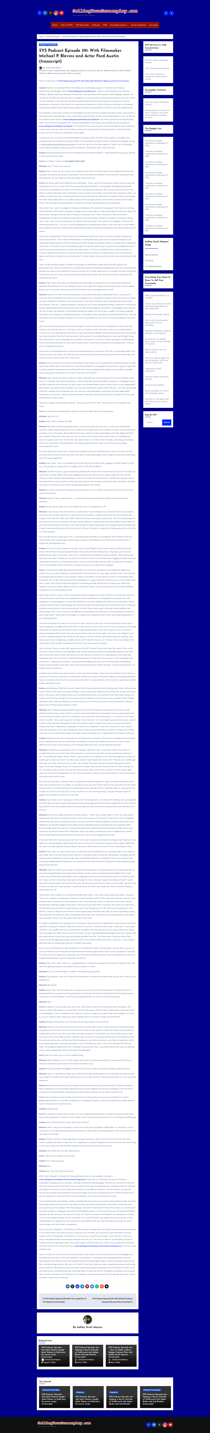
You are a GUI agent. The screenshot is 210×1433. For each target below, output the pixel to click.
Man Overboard (151, 255)
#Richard (42, 73)
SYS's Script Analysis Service (157, 68)
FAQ (105, 25)
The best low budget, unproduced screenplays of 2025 (156, 143)
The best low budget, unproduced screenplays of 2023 (156, 164)
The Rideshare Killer (153, 266)
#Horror (100, 71)
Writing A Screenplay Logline (157, 314)
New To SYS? (67, 25)
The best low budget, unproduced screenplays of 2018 (156, 217)
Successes (154, 25)
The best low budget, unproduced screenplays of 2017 (156, 228)
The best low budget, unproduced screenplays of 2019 (156, 206)
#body (43, 71)
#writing (77, 73)
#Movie (121, 71)
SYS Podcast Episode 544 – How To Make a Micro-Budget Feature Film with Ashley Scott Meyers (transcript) (120, 1352)
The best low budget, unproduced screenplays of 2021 (156, 185)
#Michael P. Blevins (111, 71)
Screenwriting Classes (154, 385)
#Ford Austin (91, 71)
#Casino (50, 71)
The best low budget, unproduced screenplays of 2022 (156, 175)
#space (56, 73)
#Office (128, 71)
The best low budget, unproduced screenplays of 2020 (156, 196)
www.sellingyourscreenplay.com (82, 91)
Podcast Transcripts (48, 45)
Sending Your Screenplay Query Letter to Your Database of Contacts (158, 341)
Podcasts (96, 25)
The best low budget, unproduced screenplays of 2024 (156, 153)
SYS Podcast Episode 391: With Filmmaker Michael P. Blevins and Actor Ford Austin (93, 81)
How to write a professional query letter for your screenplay (156, 322)
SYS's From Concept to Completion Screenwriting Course (156, 76)
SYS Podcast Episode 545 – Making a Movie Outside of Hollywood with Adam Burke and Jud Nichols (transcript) (87, 1352)
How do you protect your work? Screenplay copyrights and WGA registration (158, 306)
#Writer (70, 73)
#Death (63, 71)
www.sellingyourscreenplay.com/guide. (56, 126)
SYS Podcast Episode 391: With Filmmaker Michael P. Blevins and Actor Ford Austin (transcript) (80, 56)
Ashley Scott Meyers (53, 68)
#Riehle (50, 73)
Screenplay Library (118, 25)
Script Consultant (138, 25)
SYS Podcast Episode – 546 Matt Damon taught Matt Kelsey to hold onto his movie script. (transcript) (53, 1352)
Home (54, 25)
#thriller (63, 73)
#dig (68, 71)
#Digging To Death (78, 71)
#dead (56, 71)
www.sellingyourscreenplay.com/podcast (81, 119)
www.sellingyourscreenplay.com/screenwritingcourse (62, 1179)
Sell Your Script (82, 25)
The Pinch (149, 260)
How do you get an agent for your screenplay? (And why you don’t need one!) (157, 360)
